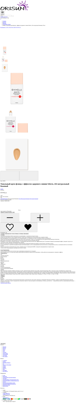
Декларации (26, 233)
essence (4, 361)
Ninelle (4, 367)
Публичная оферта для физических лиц (11, 380)
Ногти (4, 348)
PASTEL (4, 368)
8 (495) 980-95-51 (6, 393)
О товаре (2, 233)
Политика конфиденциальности (9, 383)
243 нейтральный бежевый (24, 198)
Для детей (5, 355)
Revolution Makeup (6, 362)
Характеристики (8, 233)
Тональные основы (7, 24)
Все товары (5, 356)
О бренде (21, 233)
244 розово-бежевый (34, 198)
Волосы (4, 347)
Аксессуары (5, 353)
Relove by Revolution (7, 364)
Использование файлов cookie (9, 382)
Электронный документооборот (9, 377)
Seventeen (5, 370)
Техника (4, 352)
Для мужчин (5, 354)
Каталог (4, 22)
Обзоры (17, 233)
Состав (13, 233)
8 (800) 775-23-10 (3, 16)
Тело (4, 351)
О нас (4, 375)
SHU (4, 369)
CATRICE (5, 360)
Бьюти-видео (5, 386)
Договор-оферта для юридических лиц (11, 379)
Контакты (5, 376)
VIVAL (4, 365)
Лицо (4, 350)
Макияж (4, 23)
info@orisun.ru (6, 397)
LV (3, 363)
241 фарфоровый (4, 198)
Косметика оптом (6, 385)
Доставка (5, 378)
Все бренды (2, 27)
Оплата (4, 381)
